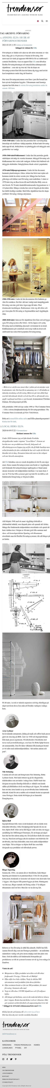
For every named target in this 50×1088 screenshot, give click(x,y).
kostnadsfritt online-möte (18, 418)
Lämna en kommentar (24, 45)
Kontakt (5, 1076)
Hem (3, 1067)
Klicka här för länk (9, 421)
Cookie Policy (7, 1082)
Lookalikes (7, 1048)
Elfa (35, 47)
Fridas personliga (22, 1045)
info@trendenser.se (9, 1034)
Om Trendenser (8, 1070)
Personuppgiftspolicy (11, 1079)
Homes (37, 1045)
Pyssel (18, 1048)
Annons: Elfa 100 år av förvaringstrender (16, 39)
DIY (25, 1048)
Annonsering (7, 1073)
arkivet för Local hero (32, 1011)
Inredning (6, 1045)
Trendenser (25, 9)
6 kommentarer (21, 430)
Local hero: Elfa (12, 426)
